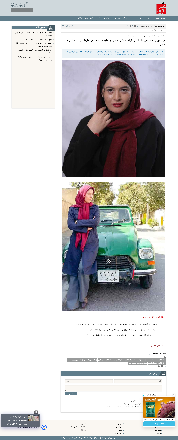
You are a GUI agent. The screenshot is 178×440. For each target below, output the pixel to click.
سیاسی (150, 18)
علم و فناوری (89, 18)
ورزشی (117, 18)
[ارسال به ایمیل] (63, 27)
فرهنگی (125, 18)
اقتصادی (142, 18)
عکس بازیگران (156, 30)
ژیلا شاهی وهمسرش (75, 360)
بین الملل (107, 18)
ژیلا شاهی (161, 360)
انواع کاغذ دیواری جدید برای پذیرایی (39, 39)
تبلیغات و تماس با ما (78, 427)
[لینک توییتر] (159, 366)
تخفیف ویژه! (159, 423)
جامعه (99, 18)
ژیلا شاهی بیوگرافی (105, 360)
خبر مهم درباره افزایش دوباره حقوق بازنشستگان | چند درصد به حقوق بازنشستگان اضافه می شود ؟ (122, 335)
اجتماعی (134, 18)
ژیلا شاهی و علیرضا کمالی (123, 360)
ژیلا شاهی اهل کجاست (156, 363)
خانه (164, 30)
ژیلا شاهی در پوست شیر (137, 363)
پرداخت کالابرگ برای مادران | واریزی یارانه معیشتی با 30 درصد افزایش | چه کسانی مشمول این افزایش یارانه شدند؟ (116, 324)
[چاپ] (67, 27)
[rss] (24, 6)
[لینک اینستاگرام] (82, 430)
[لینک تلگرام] (162, 366)
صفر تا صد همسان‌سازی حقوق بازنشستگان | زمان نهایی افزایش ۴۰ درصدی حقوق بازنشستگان (123, 330)
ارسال (71, 394)
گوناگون (80, 18)
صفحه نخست (160, 18)
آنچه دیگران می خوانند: (151, 317)
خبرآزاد (95, 438)
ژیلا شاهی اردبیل (90, 360)
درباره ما (82, 424)
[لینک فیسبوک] (156, 366)
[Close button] (174, 394)
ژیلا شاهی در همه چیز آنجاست (145, 360)
